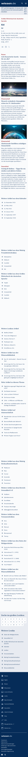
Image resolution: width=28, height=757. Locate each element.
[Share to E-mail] (2, 47)
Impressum (4, 740)
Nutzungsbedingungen (6, 749)
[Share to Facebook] (6, 47)
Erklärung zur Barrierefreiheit (8, 745)
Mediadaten (4, 747)
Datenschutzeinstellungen (7, 744)
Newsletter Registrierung (7, 751)
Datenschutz (4, 742)
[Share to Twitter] (9, 47)
